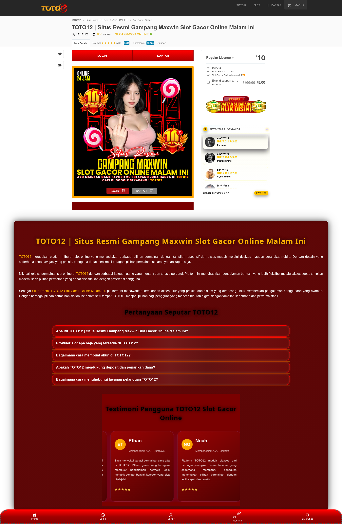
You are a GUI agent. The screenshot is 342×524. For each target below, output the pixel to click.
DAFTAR (163, 55)
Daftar (170, 518)
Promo (34, 518)
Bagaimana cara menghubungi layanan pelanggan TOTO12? (107, 379)
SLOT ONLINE (120, 20)
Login (103, 518)
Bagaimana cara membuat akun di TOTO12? (93, 355)
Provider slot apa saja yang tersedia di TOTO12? (97, 343)
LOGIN (102, 55)
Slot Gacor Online (142, 20)
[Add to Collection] (60, 65)
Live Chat (307, 518)
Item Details (80, 43)
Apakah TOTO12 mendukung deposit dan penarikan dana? (105, 367)
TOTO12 (76, 20)
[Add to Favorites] (60, 54)
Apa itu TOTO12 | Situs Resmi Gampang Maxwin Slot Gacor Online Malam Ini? (122, 331)
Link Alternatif (237, 518)
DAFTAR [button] (141, 191)
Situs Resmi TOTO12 (97, 20)
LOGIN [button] (114, 191)
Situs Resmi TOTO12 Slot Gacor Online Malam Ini (68, 291)
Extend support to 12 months (238, 82)
